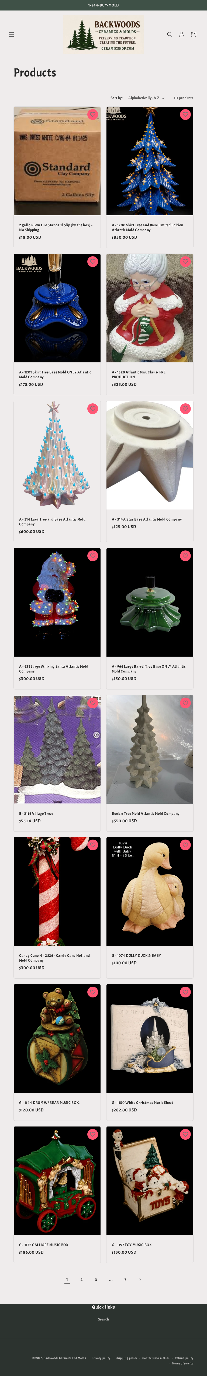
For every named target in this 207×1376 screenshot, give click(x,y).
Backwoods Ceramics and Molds (65, 1358)
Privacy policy (101, 1358)
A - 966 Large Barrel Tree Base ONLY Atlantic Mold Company (149, 668)
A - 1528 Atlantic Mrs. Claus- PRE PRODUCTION (139, 374)
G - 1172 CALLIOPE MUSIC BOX (43, 1244)
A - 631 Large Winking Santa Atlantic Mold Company (53, 668)
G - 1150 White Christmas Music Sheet (142, 1102)
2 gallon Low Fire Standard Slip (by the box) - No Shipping (55, 227)
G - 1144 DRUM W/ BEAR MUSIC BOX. (49, 1102)
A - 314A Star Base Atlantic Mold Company (147, 519)
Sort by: (117, 98)
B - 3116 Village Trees (36, 813)
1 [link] (67, 1279)
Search (103, 1319)
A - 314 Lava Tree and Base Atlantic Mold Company (52, 521)
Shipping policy (126, 1358)
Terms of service (183, 1363)
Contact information (156, 1358)
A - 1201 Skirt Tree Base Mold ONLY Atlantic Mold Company (55, 374)
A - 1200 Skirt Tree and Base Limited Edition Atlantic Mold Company (147, 227)
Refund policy (184, 1358)
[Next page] (140, 1280)
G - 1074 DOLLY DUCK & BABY (136, 955)
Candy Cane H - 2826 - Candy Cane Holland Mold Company (54, 958)
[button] (11, 34)
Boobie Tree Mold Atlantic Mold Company (146, 813)
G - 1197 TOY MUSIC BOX (132, 1244)
